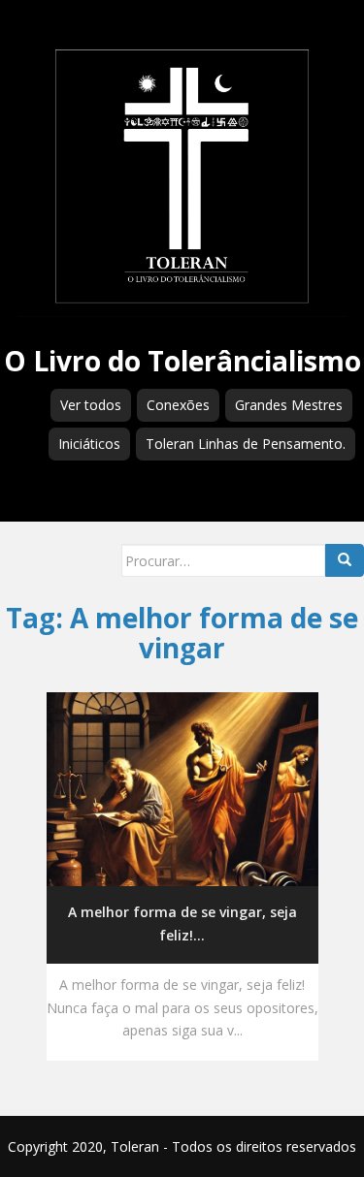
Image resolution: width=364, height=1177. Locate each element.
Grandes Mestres (289, 405)
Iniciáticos (89, 443)
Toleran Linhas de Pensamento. (246, 443)
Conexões (178, 405)
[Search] (344, 560)
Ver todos (90, 405)
